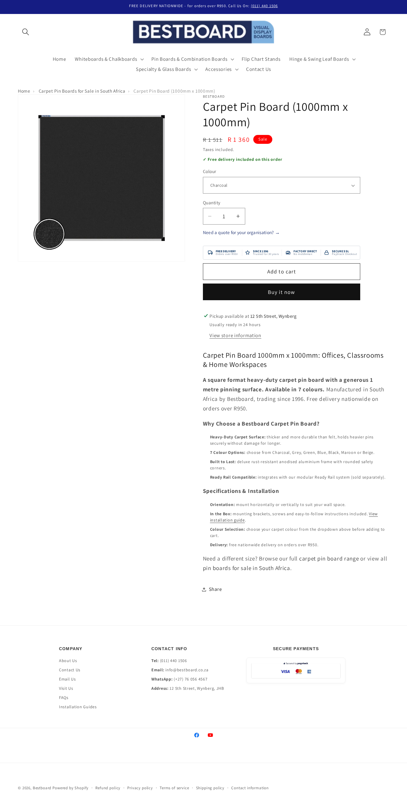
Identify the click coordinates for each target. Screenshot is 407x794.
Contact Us (69, 669)
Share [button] (215, 589)
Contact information (250, 787)
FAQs (64, 697)
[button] (26, 32)
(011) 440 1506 (264, 5)
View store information (235, 335)
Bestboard (42, 787)
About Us (68, 660)
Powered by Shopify (70, 787)
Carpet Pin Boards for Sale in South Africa (82, 91)
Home (24, 91)
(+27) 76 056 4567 (190, 679)
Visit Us (66, 688)
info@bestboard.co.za (186, 669)
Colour (209, 172)
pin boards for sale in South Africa (246, 568)
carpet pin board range (329, 558)
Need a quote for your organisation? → (241, 232)
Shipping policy (210, 787)
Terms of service (174, 787)
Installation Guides (78, 706)
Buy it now (281, 292)
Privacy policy (140, 787)
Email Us (67, 679)
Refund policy (107, 787)
